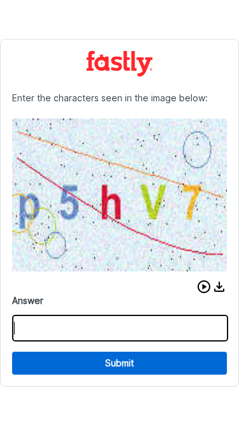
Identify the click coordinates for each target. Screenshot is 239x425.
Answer (27, 300)
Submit (119, 362)
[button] (204, 286)
